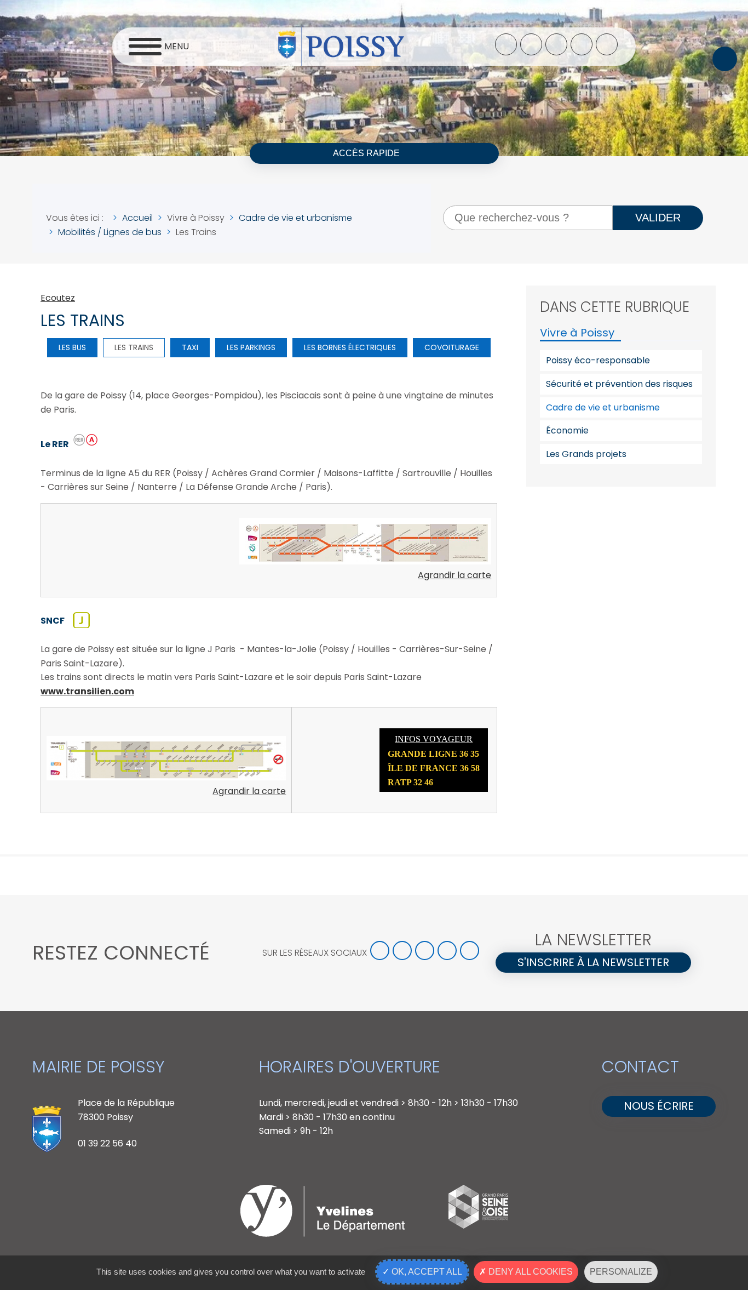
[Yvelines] (322, 1234)
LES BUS (72, 347)
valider (658, 218)
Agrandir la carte (454, 575)
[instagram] (556, 44)
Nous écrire (659, 1106)
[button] (724, 59)
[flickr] (607, 44)
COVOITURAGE (451, 347)
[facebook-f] (506, 44)
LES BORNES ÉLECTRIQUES (350, 347)
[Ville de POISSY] (341, 47)
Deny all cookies (529, 1271)
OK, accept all (425, 1271)
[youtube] (581, 44)
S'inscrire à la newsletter (593, 962)
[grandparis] (478, 1225)
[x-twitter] (531, 44)
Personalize (621, 1271)
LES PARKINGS (251, 347)
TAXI (190, 347)
